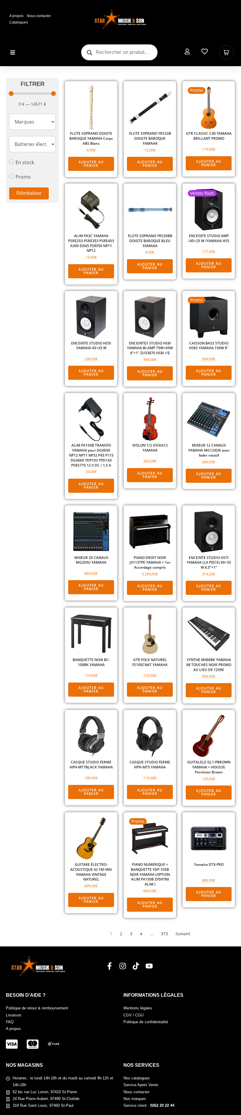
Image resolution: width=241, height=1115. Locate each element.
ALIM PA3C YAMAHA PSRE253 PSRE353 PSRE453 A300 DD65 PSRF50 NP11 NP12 (91, 243)
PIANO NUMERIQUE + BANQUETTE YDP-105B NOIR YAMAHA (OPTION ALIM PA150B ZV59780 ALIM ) (150, 874)
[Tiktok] (136, 966)
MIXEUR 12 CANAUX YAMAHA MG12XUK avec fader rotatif (209, 450)
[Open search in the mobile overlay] (119, 52)
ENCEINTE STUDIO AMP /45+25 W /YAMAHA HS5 (208, 238)
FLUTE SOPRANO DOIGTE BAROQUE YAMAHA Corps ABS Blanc (91, 138)
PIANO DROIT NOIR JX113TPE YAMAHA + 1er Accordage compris (150, 562)
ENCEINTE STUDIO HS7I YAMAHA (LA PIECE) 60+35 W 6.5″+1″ (209, 562)
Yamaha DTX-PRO (209, 864)
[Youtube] (149, 966)
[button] (12, 52)
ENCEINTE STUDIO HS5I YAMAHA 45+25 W (91, 346)
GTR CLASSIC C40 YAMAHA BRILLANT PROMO (209, 136)
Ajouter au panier (91, 163)
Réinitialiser (28, 193)
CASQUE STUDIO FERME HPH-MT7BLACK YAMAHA (91, 765)
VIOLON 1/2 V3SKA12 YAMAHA (150, 448)
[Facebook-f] (109, 966)
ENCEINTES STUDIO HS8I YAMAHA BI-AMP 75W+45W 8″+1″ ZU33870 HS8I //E (150, 348)
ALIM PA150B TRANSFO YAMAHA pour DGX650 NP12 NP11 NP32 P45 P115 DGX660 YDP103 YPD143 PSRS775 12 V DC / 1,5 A (91, 455)
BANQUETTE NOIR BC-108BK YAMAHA (91, 662)
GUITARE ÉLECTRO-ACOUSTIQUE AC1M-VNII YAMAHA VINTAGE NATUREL (91, 872)
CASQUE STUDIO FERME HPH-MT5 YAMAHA (150, 765)
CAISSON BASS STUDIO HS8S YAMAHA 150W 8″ (208, 346)
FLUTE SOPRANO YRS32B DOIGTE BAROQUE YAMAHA (150, 138)
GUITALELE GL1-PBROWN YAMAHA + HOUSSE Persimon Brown (208, 767)
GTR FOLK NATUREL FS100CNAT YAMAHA (150, 662)
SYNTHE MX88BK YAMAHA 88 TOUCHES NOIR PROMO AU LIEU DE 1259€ (208, 665)
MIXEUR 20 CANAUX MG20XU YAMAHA (91, 560)
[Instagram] (122, 966)
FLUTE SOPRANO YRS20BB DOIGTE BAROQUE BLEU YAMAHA (150, 241)
